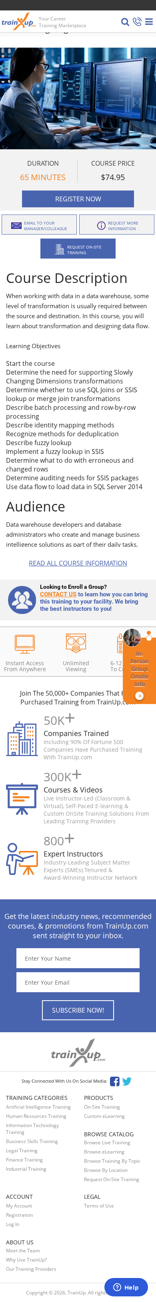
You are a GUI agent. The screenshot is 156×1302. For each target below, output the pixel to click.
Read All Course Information (78, 563)
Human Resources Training (36, 1116)
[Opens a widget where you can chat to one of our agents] (126, 1288)
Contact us (58, 594)
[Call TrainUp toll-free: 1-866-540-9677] (137, 22)
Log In (12, 1224)
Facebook (114, 1080)
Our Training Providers (31, 1269)
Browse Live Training (107, 1142)
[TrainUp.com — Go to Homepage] (20, 21)
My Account (19, 1205)
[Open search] (125, 21)
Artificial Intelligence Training (38, 1106)
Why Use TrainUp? (26, 1259)
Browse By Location (106, 1170)
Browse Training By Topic (112, 1161)
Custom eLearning (104, 1116)
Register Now (78, 199)
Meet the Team (23, 1250)
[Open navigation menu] (149, 21)
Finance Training (24, 1159)
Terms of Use (99, 1205)
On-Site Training (102, 1106)
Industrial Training (26, 1169)
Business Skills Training (32, 1141)
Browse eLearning (104, 1151)
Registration (19, 1215)
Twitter (128, 1080)
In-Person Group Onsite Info (139, 675)
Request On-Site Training (111, 1179)
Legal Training (22, 1150)
